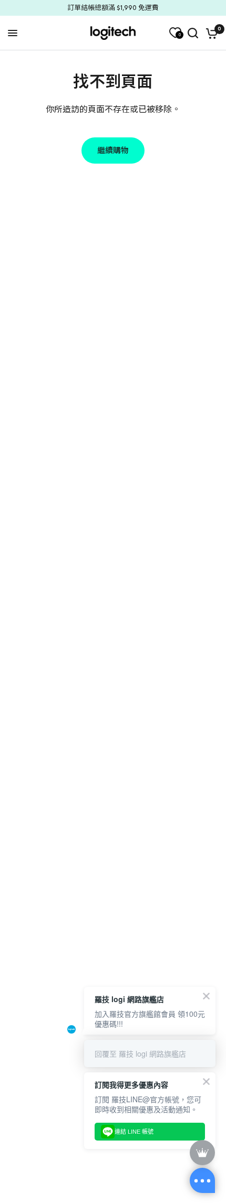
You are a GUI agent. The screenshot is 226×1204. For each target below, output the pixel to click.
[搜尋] (193, 33)
